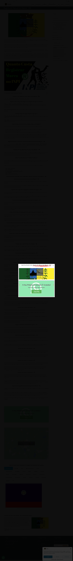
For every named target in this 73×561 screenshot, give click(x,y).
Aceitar (48, 556)
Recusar (57, 556)
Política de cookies (53, 559)
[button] (70, 548)
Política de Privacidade (60, 559)
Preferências (67, 556)
